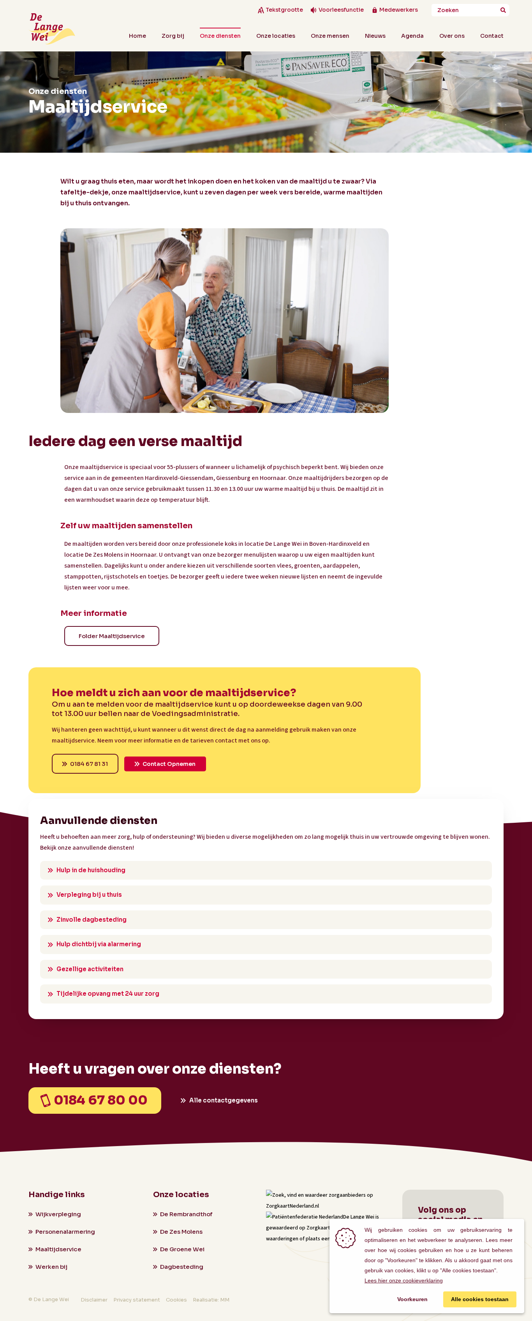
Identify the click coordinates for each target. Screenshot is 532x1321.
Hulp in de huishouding (90, 870)
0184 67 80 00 (101, 1100)
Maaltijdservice (58, 1249)
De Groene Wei (182, 1249)
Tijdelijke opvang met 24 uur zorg (107, 993)
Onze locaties (275, 35)
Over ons (452, 35)
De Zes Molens (181, 1231)
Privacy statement (136, 1299)
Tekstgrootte (284, 10)
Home (137, 35)
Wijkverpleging (58, 1214)
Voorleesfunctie (341, 10)
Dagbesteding (181, 1266)
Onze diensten (220, 35)
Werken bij (51, 1266)
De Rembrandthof (186, 1214)
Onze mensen (330, 35)
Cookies (176, 1299)
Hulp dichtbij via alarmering (98, 944)
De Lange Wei (358, 1217)
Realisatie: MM (211, 1299)
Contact (492, 35)
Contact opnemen (169, 763)
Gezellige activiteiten (89, 969)
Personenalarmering (65, 1231)
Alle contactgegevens (223, 1100)
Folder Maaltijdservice (112, 636)
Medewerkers (398, 10)
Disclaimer (94, 1299)
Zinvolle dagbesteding (91, 919)
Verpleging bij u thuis (89, 894)
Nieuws (375, 35)
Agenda (412, 35)
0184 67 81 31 (89, 763)
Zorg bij (173, 35)
